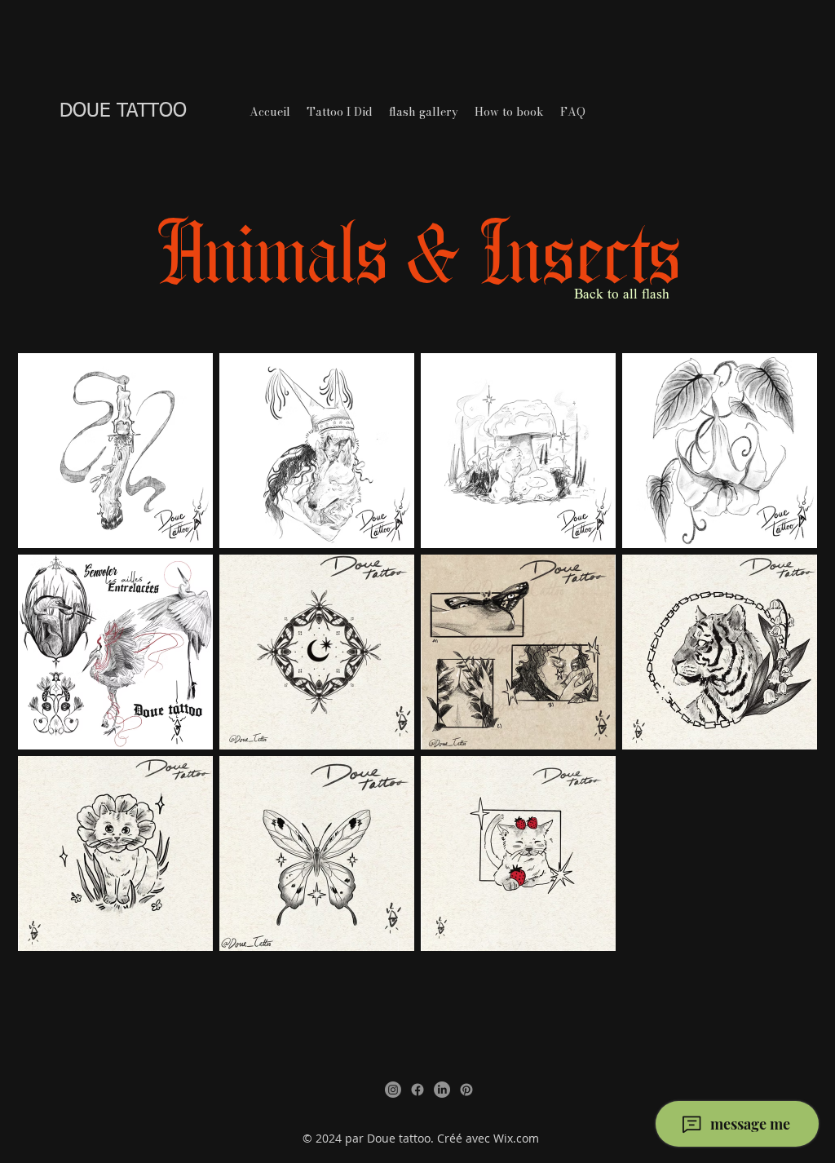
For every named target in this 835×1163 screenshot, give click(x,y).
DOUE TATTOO (123, 111)
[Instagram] (393, 1089)
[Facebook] (417, 1089)
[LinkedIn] (442, 1089)
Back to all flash (621, 295)
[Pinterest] (466, 1089)
